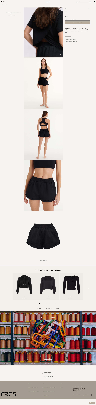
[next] (88, 288)
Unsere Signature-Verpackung (71, 41)
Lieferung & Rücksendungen (70, 39)
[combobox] (77, 19)
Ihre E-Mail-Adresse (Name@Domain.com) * (81, 395)
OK (92, 395)
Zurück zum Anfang (43, 260)
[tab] (39, 308)
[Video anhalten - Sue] (60, 54)
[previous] (8, 288)
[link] (90, 1)
